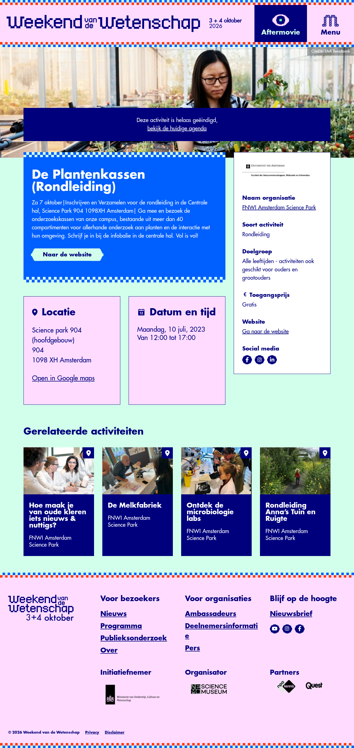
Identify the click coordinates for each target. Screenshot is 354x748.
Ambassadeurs (210, 614)
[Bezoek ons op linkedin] (272, 359)
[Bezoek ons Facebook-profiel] (299, 628)
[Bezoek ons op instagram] (259, 359)
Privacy (92, 732)
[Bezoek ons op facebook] (247, 359)
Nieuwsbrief (291, 614)
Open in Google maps (63, 378)
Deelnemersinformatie (221, 631)
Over (109, 650)
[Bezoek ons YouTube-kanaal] (275, 628)
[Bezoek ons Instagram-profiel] (287, 628)
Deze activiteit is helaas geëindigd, (177, 124)
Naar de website (67, 255)
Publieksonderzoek (133, 638)
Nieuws (113, 614)
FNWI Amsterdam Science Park (279, 208)
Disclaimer (114, 732)
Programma (121, 626)
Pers (192, 648)
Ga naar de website (265, 331)
